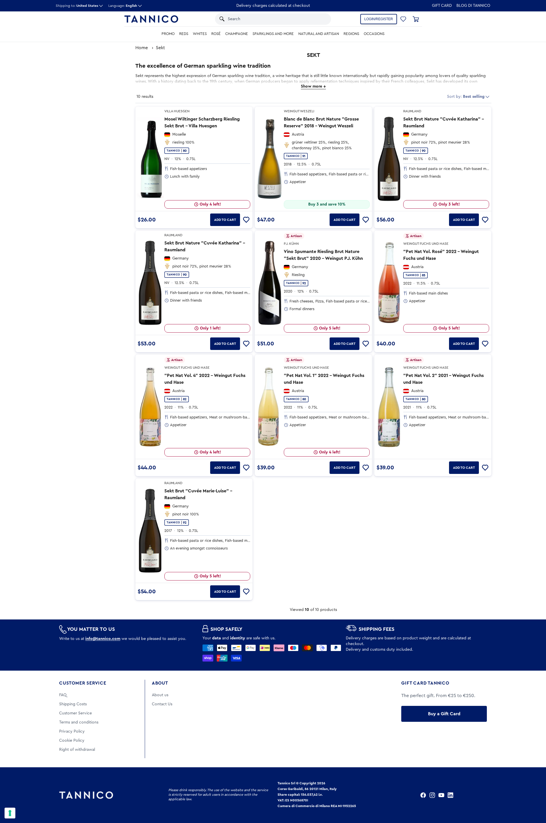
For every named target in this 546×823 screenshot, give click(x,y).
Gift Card (442, 6)
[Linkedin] (450, 795)
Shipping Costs (73, 704)
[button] (319, 19)
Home (141, 47)
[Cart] (416, 19)
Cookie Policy (71, 741)
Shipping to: (77, 5)
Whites (200, 34)
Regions (351, 34)
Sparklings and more (273, 34)
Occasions (374, 34)
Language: (122, 5)
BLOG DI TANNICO (473, 6)
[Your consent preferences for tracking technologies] (10, 813)
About (160, 683)
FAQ (63, 695)
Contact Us (162, 704)
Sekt (160, 47)
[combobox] (267, 19)
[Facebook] (423, 795)
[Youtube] (441, 795)
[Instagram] (432, 795)
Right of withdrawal (77, 750)
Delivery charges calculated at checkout (273, 6)
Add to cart (225, 219)
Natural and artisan (318, 34)
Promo (168, 34)
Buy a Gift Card (444, 714)
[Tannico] (151, 19)
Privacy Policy (72, 731)
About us (160, 695)
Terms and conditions (78, 722)
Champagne (236, 34)
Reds (183, 34)
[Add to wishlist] (246, 219)
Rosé (216, 34)
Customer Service (82, 683)
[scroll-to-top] (534, 795)
